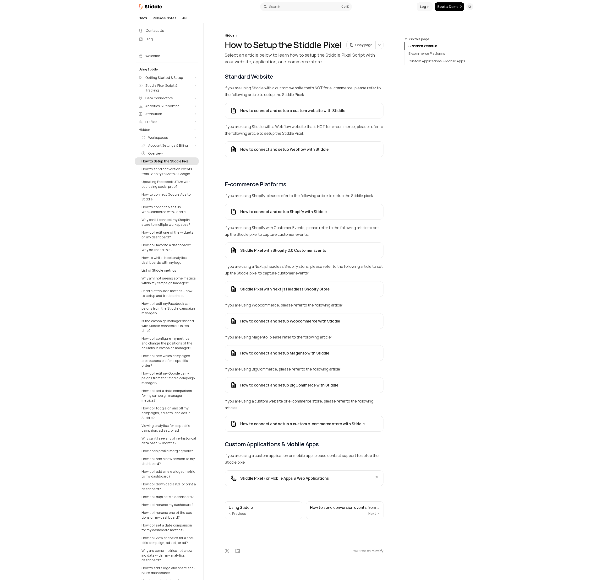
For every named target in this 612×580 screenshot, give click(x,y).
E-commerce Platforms (427, 53)
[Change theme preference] (469, 6)
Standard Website (423, 45)
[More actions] (379, 45)
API (184, 18)
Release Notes (164, 18)
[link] (304, 212)
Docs (143, 18)
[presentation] (169, 301)
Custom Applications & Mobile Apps (437, 61)
